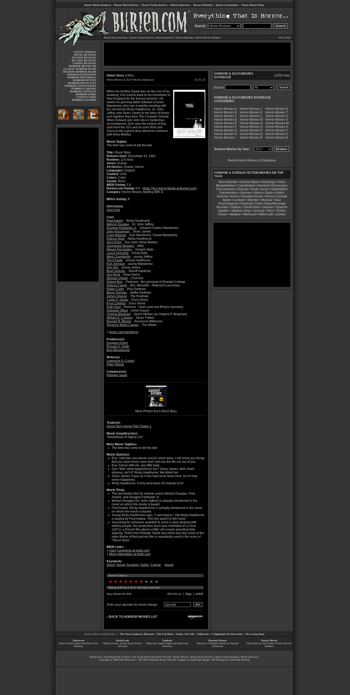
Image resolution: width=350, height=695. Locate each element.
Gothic (144, 565)
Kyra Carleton (116, 303)
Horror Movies (269, 640)
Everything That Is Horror (117, 656)
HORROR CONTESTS (83, 91)
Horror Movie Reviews (126, 5)
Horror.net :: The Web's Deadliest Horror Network (150, 659)
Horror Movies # (276, 137)
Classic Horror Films (252, 5)
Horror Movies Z (276, 134)
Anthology (268, 182)
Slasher (268, 207)
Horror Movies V (276, 119)
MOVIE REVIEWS (85, 54)
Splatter (223, 211)
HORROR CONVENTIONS (80, 85)
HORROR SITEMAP (84, 100)
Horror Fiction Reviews (154, 5)
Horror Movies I (224, 137)
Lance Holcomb (118, 253)
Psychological (228, 203)
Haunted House (252, 196)
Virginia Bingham (119, 314)
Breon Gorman (117, 292)
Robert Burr (115, 282)
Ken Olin (113, 267)
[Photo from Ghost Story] (156, 407)
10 (156, 581)
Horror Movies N (251, 123)
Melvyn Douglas (118, 224)
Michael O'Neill (117, 278)
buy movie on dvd (119, 594)
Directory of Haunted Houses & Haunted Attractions (218, 645)
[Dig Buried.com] (78, 122)
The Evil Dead (165, 634)
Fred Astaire (115, 221)
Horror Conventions (227, 5)
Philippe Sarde (117, 375)
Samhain (167, 640)
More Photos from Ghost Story (156, 411)
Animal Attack (249, 182)
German (245, 193)
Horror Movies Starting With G (142, 192)
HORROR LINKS (86, 94)
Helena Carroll (117, 285)
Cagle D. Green (117, 300)
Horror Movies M (251, 119)
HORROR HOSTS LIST (82, 83)
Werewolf (249, 214)
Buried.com (122, 640)
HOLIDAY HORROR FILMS (79, 71)
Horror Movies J (251, 109)
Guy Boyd (113, 274)
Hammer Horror (228, 196)
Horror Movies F (225, 127)
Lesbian (240, 200)
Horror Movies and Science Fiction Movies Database (269, 645)
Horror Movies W (277, 123)
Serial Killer (252, 207)
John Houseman (118, 231)
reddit (199, 594)
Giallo (269, 193)
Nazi (278, 200)
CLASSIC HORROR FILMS (80, 68)
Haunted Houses (217, 640)
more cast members (123, 332)
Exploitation (279, 189)
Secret (120, 565)
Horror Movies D (225, 119)
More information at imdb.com (129, 554)
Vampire (235, 214)
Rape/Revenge (275, 203)
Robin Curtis (115, 289)
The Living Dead (254, 634)
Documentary (225, 189)
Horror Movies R (251, 137)
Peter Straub (115, 364)
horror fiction (135, 643)
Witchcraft (266, 214)
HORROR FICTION (84, 80)
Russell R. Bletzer (119, 321)
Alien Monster (228, 182)
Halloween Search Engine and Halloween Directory (167, 645)
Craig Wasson (116, 235)
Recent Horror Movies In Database (252, 160)
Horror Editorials (203, 5)
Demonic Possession (272, 185)
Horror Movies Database (97, 5)
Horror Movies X (276, 127)
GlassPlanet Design (200, 659)
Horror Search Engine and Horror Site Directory (78, 645)
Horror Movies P (251, 130)
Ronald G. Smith (118, 346)
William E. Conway (120, 318)
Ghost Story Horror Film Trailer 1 (129, 426)
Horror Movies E (225, 123)
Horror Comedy (276, 196)
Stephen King (240, 211)
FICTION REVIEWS (84, 57)
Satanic (236, 207)
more (169, 565)
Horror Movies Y (276, 130)
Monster (253, 200)
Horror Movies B (225, 112)
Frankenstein (228, 193)
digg (188, 594)
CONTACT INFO (86, 97)
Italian (227, 200)
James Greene (117, 296)
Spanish (281, 207)
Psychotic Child (251, 203)
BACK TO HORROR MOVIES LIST (133, 617)
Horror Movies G (225, 130)
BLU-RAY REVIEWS (84, 60)
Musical (266, 200)
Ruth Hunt (114, 307)
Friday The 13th (185, 634)
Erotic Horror (260, 189)
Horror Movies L (251, 116)
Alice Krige (114, 242)
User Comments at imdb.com (129, 550)
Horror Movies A (225, 109)
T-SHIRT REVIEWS (84, 63)
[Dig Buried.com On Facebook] (63, 122)
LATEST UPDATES (84, 52)
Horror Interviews (180, 5)
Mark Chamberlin (119, 256)
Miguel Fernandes (119, 249)
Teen (270, 211)
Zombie (280, 214)
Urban (222, 214)
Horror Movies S (276, 109)
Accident (133, 565)
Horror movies (110, 643)
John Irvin (113, 210)
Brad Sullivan (116, 271)
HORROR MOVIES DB (82, 66)
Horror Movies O (251, 127)
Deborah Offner (117, 310)
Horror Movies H (225, 134)
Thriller (281, 211)
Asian (281, 182)
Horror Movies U (276, 116)
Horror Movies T (276, 112)
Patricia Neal (116, 238)
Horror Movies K (251, 112)
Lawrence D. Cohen (121, 361)
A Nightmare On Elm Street (227, 634)
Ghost (111, 565)
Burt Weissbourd (118, 350)
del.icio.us (174, 594)
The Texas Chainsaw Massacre (137, 634)
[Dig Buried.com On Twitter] (93, 122)
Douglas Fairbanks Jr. (122, 228)
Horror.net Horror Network (157, 656)
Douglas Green (117, 343)
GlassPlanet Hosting (239, 659)
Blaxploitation (225, 185)
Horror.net (78, 640)
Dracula (243, 189)
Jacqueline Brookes (120, 246)
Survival (258, 211)
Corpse (156, 565)
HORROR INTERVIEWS (81, 74)
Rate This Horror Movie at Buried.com (169, 188)
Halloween (203, 634)
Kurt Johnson (116, 264)
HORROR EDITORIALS (81, 77)
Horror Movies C (225, 116)
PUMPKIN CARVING (83, 88)
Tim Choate (115, 260)
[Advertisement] (78, 205)
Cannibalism (246, 185)
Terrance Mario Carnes (123, 325)
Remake (222, 207)
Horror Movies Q (251, 134)
